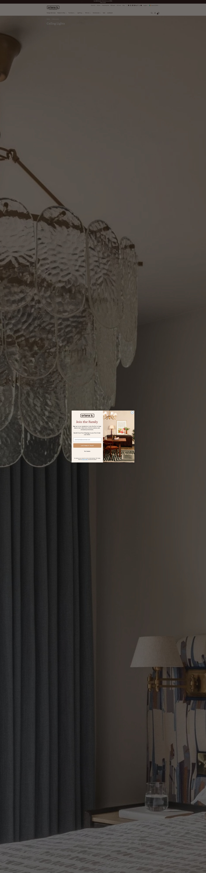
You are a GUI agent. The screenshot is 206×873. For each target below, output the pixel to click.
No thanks (87, 451)
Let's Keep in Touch (87, 445)
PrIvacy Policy (85, 459)
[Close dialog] (132, 412)
